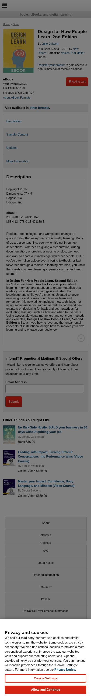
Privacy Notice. (65, 669)
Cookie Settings (45, 678)
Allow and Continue (45, 689)
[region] (45, 658)
